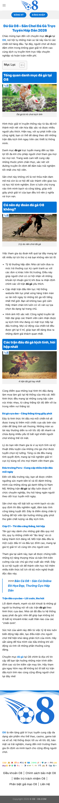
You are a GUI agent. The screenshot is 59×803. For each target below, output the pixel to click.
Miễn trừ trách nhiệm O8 (29, 778)
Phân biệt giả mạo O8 (23, 784)
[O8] (29, 5)
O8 (4, 39)
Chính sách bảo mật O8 (41, 773)
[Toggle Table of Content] (20, 65)
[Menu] (4, 5)
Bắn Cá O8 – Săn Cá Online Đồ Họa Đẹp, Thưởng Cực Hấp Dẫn (29, 585)
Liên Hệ (45, 784)
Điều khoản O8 (12, 773)
